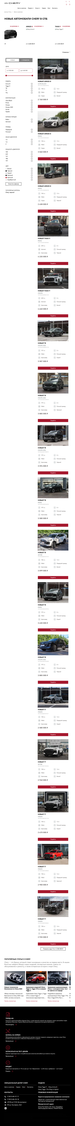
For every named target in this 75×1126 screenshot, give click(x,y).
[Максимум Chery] (12, 3)
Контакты (30, 1087)
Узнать (8, 1071)
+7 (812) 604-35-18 (13, 1099)
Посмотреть (10, 1024)
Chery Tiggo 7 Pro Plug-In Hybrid (48, 1089)
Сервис (18, 1087)
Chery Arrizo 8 (52, 1087)
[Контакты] (66, 1)
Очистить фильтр (13, 184)
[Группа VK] (5, 1108)
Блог (23, 1087)
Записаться (9, 1041)
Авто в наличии (9, 1087)
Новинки (65, 52)
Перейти (53, 106)
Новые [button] (12, 60)
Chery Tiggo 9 (42, 1087)
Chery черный (10, 192)
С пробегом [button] (25, 60)
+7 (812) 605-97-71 (13, 1096)
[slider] (32, 75)
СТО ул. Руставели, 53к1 (14, 1105)
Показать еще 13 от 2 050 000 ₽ (53, 949)
